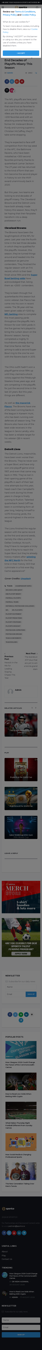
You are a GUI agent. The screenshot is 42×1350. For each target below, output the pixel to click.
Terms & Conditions (25, 11)
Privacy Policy (10, 15)
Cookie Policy (28, 15)
